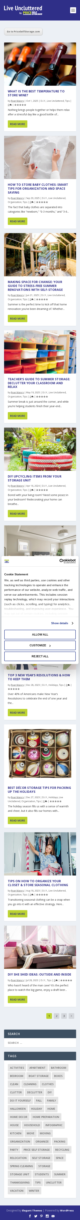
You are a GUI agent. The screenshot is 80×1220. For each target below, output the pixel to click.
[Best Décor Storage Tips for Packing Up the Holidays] (40, 753)
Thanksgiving (20, 1182)
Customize (38, 645)
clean (14, 1084)
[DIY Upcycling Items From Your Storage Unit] (40, 449)
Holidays (53, 685)
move (30, 1133)
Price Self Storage (37, 1149)
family (51, 1100)
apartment (37, 1067)
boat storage (39, 1076)
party (14, 1149)
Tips (67, 100)
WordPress (67, 1210)
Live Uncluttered (55, 100)
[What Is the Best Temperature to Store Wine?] (40, 64)
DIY (50, 1092)
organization (20, 1141)
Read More (17, 124)
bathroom (58, 1067)
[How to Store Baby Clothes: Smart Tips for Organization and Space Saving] (40, 157)
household (32, 1125)
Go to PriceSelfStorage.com (23, 31)
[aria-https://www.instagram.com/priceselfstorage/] (47, 1216)
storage (44, 1166)
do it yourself (20, 1100)
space (60, 1158)
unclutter (54, 1182)
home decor (18, 1117)
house (14, 1125)
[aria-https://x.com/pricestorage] (35, 1216)
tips (38, 1182)
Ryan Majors (17, 100)
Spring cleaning (21, 1166)
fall (39, 1100)
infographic (54, 1125)
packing (59, 1141)
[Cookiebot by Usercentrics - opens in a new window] (59, 561)
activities (17, 1067)
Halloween (18, 1108)
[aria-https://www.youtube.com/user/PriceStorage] (53, 1216)
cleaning (30, 1084)
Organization (15, 202)
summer (59, 1174)
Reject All (40, 656)
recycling (62, 1149)
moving (45, 1133)
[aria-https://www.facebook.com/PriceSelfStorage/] (29, 1216)
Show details (59, 623)
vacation (16, 1190)
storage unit (19, 1174)
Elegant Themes (32, 1210)
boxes (58, 1076)
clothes (48, 1084)
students (42, 1174)
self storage (41, 1158)
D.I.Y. (43, 100)
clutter (16, 1092)
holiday (36, 1108)
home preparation (46, 1117)
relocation (18, 1158)
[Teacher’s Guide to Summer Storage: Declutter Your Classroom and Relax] (40, 352)
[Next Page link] (71, 1016)
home (51, 1108)
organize (42, 1141)
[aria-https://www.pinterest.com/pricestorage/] (41, 1216)
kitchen (15, 1133)
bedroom (16, 1076)
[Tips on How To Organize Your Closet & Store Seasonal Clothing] (40, 854)
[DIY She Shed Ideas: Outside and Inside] (40, 947)
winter (34, 1190)
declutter (34, 1092)
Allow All (40, 634)
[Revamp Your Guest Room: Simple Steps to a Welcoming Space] (40, 552)
